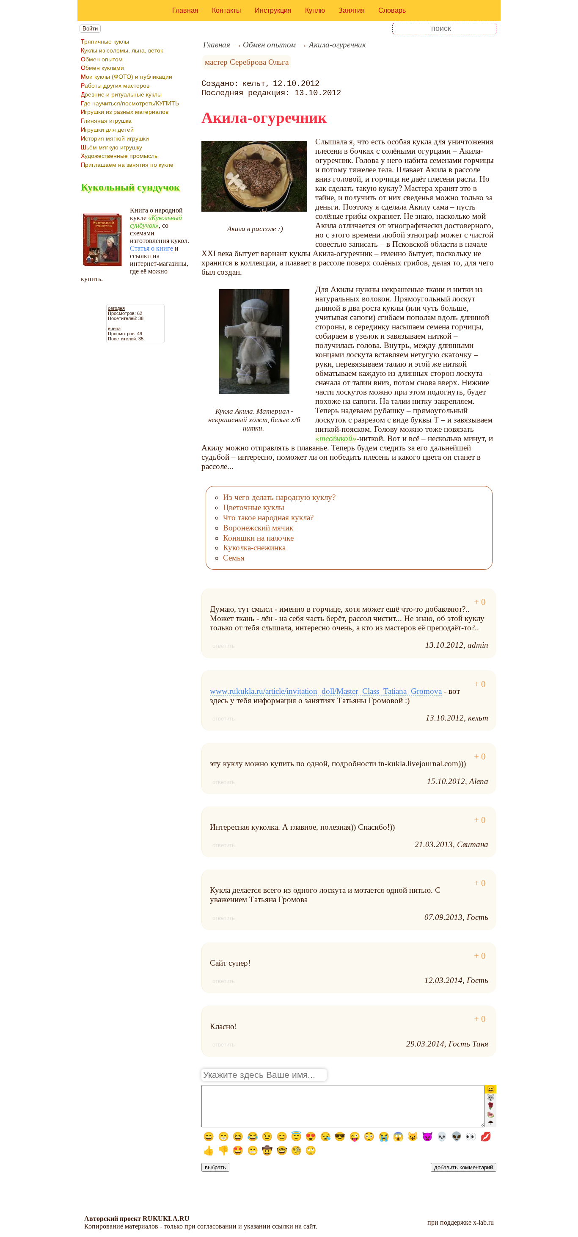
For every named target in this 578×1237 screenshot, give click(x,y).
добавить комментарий (463, 1167)
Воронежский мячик (258, 527)
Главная (185, 10)
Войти (90, 28)
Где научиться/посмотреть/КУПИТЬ (130, 103)
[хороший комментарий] (479, 602)
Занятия (352, 10)
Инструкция (273, 10)
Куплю (315, 10)
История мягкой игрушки (115, 138)
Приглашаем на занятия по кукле (127, 164)
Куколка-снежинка (254, 547)
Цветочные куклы (253, 507)
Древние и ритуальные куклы (121, 94)
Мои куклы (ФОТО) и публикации (126, 76)
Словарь (392, 10)
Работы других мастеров (115, 85)
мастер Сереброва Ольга (247, 62)
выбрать (215, 1167)
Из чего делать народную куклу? (279, 497)
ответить (223, 646)
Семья (234, 557)
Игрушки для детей (107, 129)
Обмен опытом (102, 59)
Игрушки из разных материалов (124, 111)
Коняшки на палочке (258, 537)
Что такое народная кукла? (268, 517)
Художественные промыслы (120, 155)
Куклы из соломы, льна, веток (122, 50)
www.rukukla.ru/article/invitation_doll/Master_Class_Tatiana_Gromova (326, 691)
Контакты (226, 10)
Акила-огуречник (337, 44)
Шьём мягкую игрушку (111, 147)
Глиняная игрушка (106, 120)
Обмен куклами (102, 67)
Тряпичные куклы (105, 41)
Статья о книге (151, 248)
